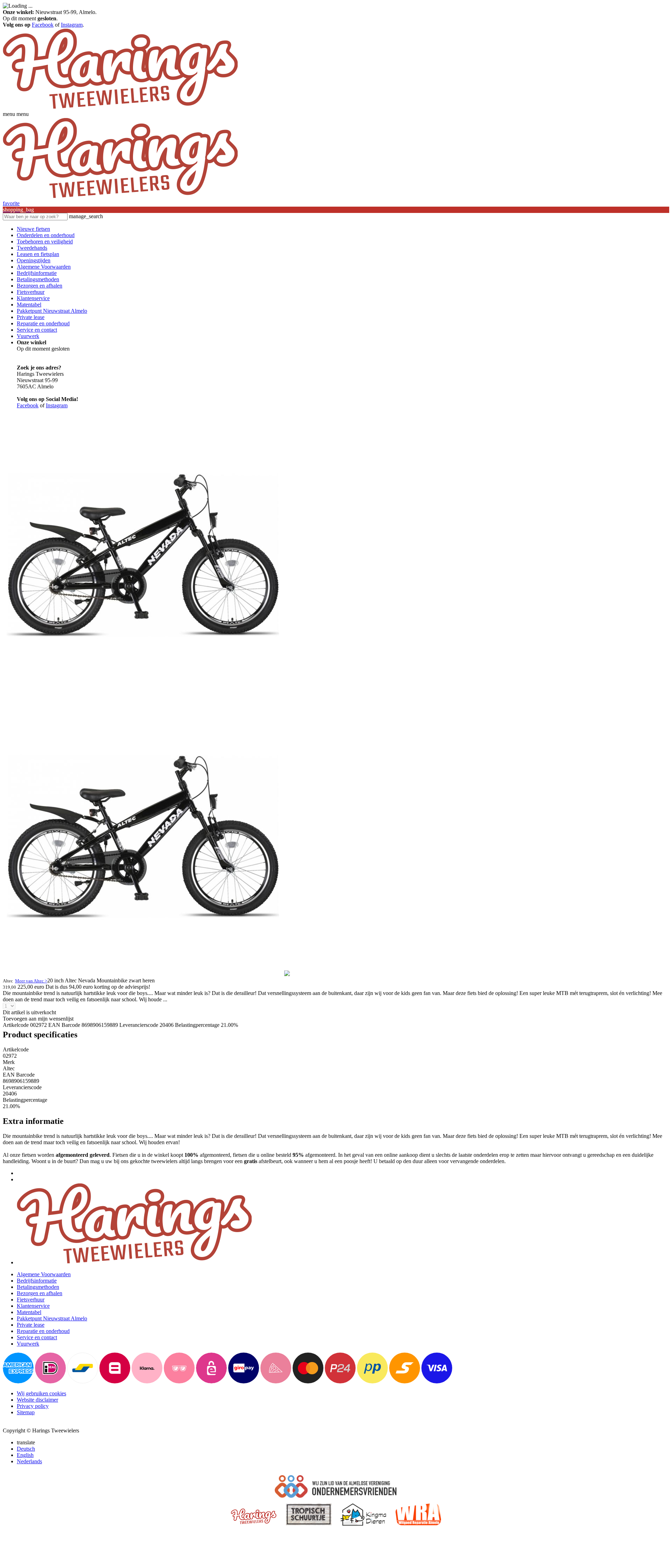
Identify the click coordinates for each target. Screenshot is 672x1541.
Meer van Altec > (31, 980)
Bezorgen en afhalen (39, 286)
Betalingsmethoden (38, 279)
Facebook (43, 25)
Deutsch (26, 1449)
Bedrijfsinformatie (37, 273)
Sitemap (26, 1412)
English (25, 1455)
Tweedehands (32, 248)
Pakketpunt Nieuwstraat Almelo (52, 311)
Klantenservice (33, 298)
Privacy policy (33, 1406)
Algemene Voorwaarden (44, 267)
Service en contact (37, 330)
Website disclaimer (37, 1400)
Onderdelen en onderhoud (46, 235)
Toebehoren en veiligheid (45, 241)
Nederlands (29, 1461)
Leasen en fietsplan (38, 254)
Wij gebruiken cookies (41, 1393)
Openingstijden (33, 260)
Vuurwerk (28, 336)
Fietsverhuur (30, 292)
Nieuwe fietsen (33, 229)
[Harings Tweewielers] (120, 108)
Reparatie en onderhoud (43, 323)
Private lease (30, 317)
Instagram (72, 25)
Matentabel (29, 304)
